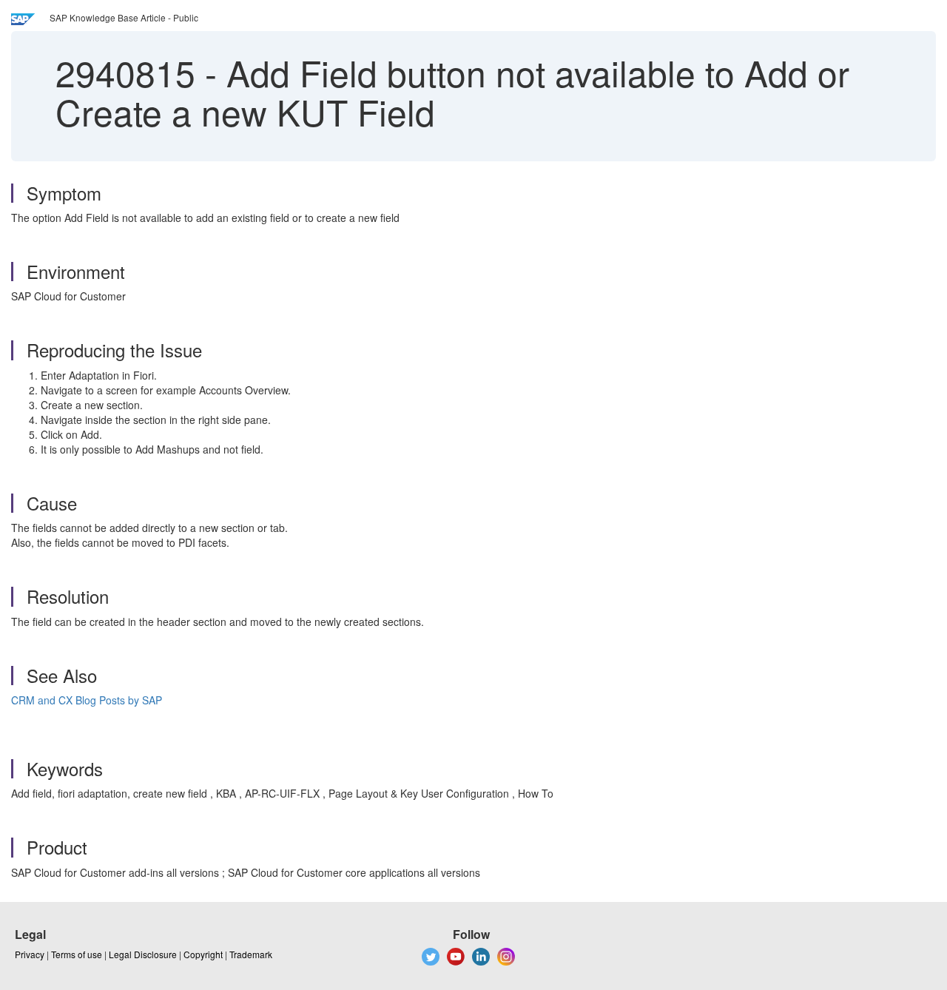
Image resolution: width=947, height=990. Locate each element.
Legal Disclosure (143, 954)
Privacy (29, 954)
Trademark (250, 954)
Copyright (203, 954)
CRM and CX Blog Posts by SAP (88, 700)
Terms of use (76, 954)
